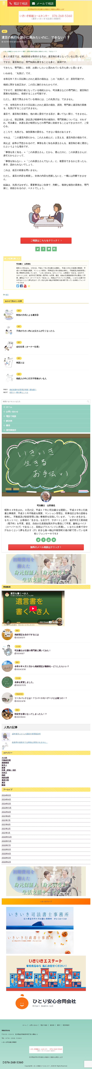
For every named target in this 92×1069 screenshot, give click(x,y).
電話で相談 (11, 416)
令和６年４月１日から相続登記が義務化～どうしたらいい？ (42, 666)
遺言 (7, 295)
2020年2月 (6, 862)
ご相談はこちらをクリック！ (45, 240)
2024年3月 (6, 803)
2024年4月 (6, 799)
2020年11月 (6, 841)
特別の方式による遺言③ (27, 315)
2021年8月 (6, 816)
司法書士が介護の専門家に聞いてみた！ (33, 650)
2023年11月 (6, 808)
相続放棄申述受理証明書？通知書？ (23, 390)
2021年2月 (6, 828)
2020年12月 (7, 837)
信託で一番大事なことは (19, 392)
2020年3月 (6, 858)
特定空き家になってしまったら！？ (31, 714)
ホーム (9, 407)
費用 (8, 425)
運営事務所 (11, 430)
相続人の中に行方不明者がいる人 (31, 378)
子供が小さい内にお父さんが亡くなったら (35, 331)
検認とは (20, 363)
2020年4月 (6, 853)
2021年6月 (6, 824)
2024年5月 (6, 795)
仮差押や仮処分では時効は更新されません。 (30, 742)
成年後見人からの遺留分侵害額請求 (26, 734)
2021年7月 (6, 820)
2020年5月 (6, 849)
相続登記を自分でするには (27, 634)
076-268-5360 (13, 1062)
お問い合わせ (12, 412)
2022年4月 (6, 812)
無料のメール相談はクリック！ (46, 547)
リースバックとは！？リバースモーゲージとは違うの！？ (41, 698)
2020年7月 (6, 845)
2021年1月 (6, 833)
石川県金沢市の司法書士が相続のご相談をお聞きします (46, 1057)
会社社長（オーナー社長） (28, 347)
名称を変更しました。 (25, 682)
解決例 (9, 421)
